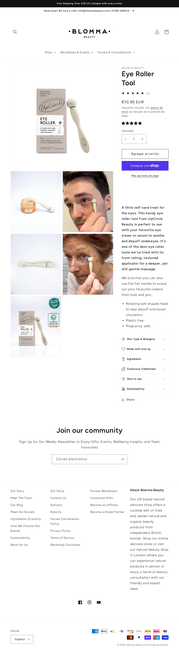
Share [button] (130, 399)
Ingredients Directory (25, 519)
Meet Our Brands (22, 512)
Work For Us (19, 544)
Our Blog (16, 505)
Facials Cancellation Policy (64, 521)
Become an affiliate (104, 505)
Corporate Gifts (101, 498)
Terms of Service (62, 537)
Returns (55, 512)
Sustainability (20, 537)
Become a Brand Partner (107, 512)
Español (20, 639)
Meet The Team (21, 498)
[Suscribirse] (122, 459)
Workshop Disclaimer (65, 544)
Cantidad (128, 130)
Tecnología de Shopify (156, 645)
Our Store (57, 491)
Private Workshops (103, 491)
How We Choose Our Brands (25, 528)
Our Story (17, 491)
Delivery (56, 505)
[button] (50, 52)
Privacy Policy (60, 530)
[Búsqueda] (15, 32)
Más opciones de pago (145, 175)
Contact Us (58, 498)
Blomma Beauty (135, 645)
